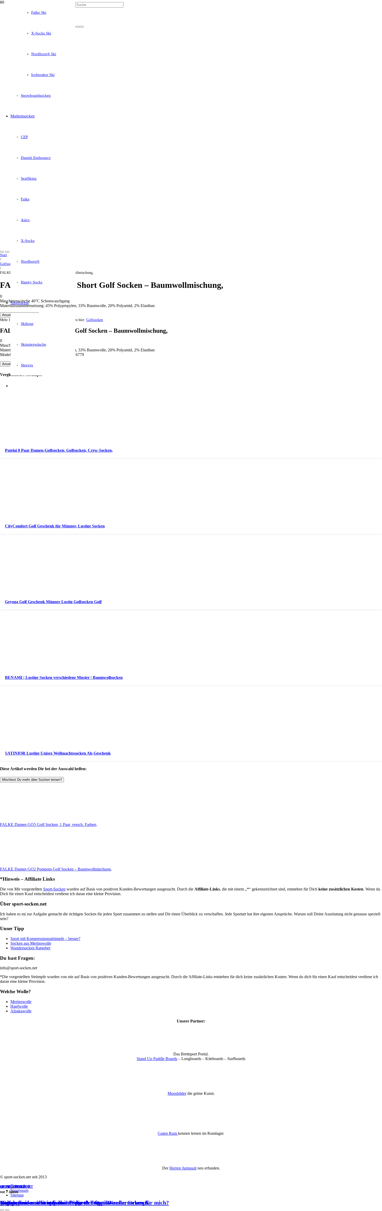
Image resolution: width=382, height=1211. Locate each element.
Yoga (19, 1187)
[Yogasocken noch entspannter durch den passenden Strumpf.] (133, 175)
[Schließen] (82, 26)
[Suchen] (77, 26)
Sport (6, 1187)
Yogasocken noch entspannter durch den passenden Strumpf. (74, 1202)
